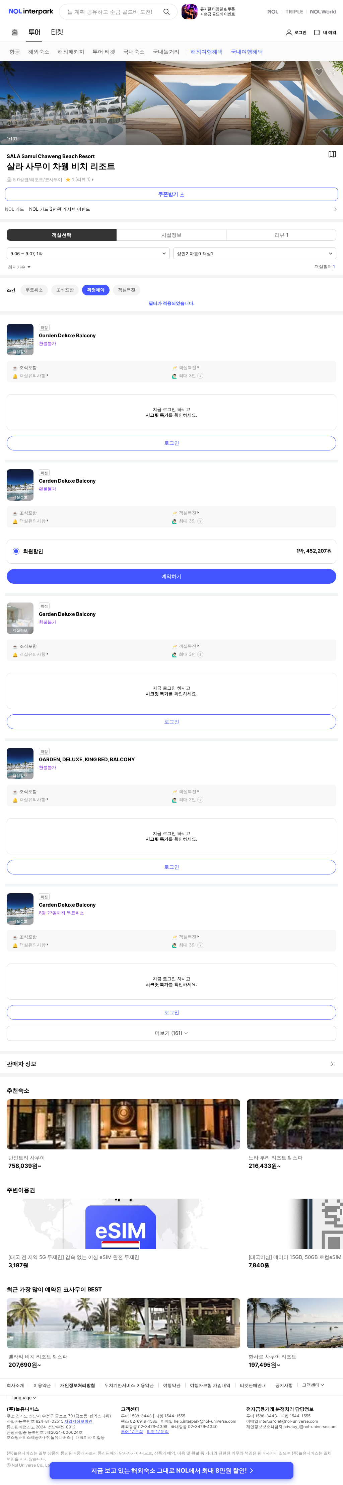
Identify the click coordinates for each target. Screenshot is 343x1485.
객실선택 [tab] (62, 235)
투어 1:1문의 (132, 1431)
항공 (14, 51)
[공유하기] (332, 72)
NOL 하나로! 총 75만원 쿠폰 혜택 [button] (107, 11)
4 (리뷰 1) (81, 179)
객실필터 (325, 266)
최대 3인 (187, 375)
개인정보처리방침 (77, 1385)
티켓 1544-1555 (170, 1415)
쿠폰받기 (168, 194)
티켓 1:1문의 (158, 1431)
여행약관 (172, 1385)
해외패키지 (71, 51)
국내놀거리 (166, 51)
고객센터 (311, 1385)
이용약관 (42, 1385)
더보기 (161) (168, 1033)
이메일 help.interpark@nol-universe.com (198, 1421)
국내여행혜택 (247, 51)
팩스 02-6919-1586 (139, 1421)
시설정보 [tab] (171, 235)
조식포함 (65, 289)
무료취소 (34, 289)
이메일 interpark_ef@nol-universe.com (282, 1421)
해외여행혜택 (207, 51)
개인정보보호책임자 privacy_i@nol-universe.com (291, 1426)
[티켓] (57, 32)
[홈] (14, 32)
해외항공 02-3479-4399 (144, 1426)
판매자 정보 (22, 1063)
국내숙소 (134, 51)
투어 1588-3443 (136, 1415)
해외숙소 (39, 51)
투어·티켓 (103, 51)
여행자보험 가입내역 (210, 1385)
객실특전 (126, 289)
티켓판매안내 (253, 1385)
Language (21, 1397)
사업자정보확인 (78, 1421)
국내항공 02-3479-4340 (194, 1426)
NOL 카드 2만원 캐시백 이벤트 (59, 209)
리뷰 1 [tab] (281, 235)
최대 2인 (187, 799)
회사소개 (15, 1385)
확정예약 (96, 289)
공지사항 (284, 1385)
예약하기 (171, 576)
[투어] (34, 32)
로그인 (171, 443)
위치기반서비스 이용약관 (129, 1385)
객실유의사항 (32, 375)
